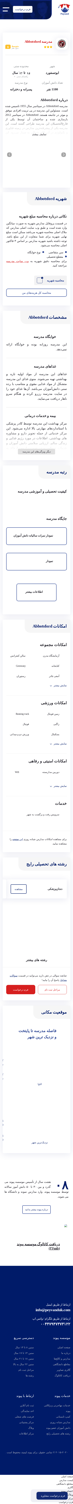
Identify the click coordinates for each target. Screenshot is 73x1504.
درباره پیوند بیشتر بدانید (36, 1209)
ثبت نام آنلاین (27, 1405)
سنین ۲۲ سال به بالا (23, 1364)
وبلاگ (31, 1428)
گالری (70, 1487)
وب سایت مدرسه (17, 261)
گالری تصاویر (63, 1370)
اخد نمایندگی (27, 1411)
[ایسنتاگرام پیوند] (29, 1458)
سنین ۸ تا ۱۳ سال (24, 1347)
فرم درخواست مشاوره (53, 1495)
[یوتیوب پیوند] (44, 1458)
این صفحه (17, 839)
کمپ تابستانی (63, 1416)
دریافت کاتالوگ (62, 1375)
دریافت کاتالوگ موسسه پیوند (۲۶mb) (38, 1246)
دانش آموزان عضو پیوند (58, 1428)
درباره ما (65, 1353)
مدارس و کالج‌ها (62, 1358)
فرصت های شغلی (24, 1416)
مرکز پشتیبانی (26, 1422)
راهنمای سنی (22, 76)
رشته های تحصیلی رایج (58, 1433)
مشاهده (19, 889)
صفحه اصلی (63, 1347)
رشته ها (30, 1375)
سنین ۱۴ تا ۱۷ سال (24, 1353)
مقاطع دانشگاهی (61, 1364)
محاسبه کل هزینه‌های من (36, 292)
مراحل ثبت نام (52, 989)
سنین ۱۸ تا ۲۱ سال (24, 1358)
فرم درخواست (22, 9)
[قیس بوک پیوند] (35, 1458)
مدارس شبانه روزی (60, 1422)
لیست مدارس (66, 1480)
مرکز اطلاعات (26, 1433)
